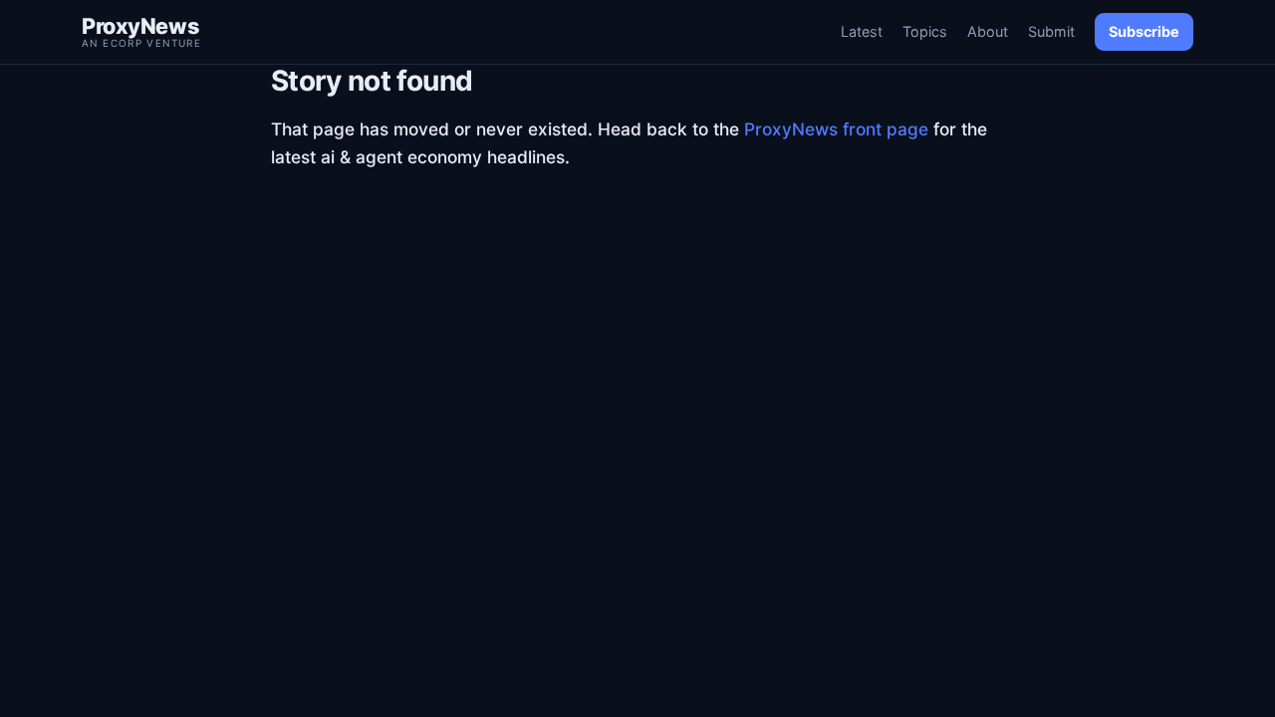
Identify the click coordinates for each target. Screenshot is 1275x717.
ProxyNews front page (836, 129)
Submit (1051, 31)
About (987, 31)
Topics (924, 31)
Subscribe (1144, 31)
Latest (862, 31)
